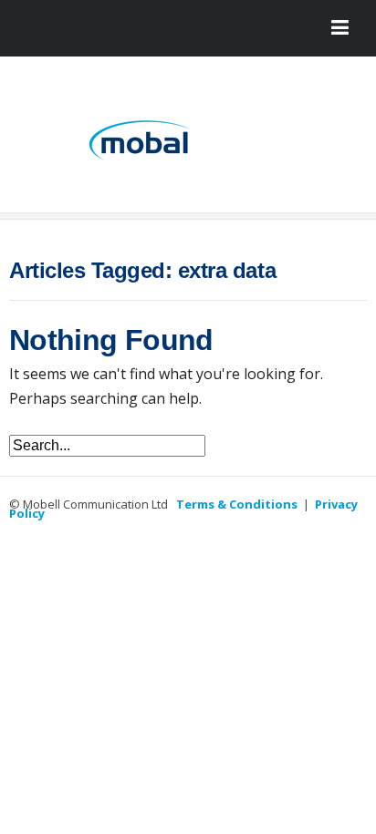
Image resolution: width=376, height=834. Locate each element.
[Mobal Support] (188, 141)
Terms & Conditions (237, 504)
